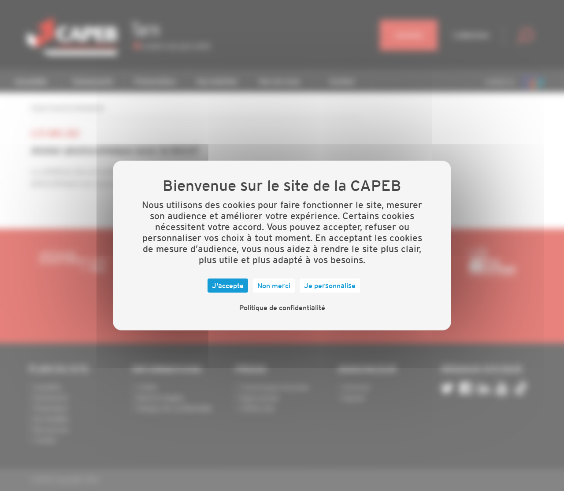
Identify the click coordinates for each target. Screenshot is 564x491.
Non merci (273, 285)
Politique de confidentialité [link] (282, 307)
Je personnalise (330, 285)
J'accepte (228, 285)
